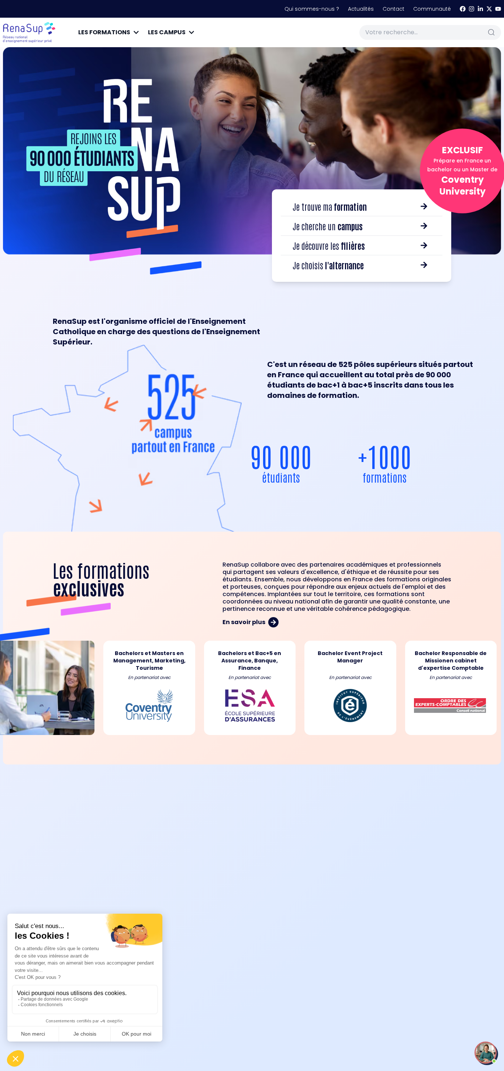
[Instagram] (471, 9)
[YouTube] (498, 9)
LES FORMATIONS (104, 32)
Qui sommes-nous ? (311, 9)
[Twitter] (489, 9)
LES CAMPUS (167, 32)
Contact (393, 9)
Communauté (432, 9)
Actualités (361, 9)
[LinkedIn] (480, 9)
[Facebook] (463, 9)
